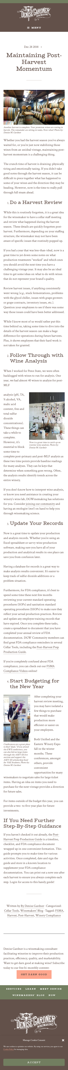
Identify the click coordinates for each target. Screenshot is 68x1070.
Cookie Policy (8, 1049)
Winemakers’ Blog (28, 995)
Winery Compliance (48, 915)
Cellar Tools (11, 911)
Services (14, 988)
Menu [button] (36, 27)
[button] (63, 1040)
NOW (52, 995)
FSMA (59, 911)
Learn (30, 988)
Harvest (12, 915)
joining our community (40, 504)
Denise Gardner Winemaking (34, 13)
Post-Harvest (26, 915)
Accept (34, 1062)
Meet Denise (51, 988)
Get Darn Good (34, 974)
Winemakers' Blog (31, 911)
